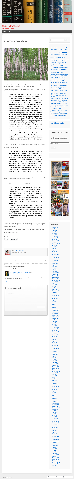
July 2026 (54, 228)
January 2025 (55, 256)
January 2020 (55, 347)
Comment (41, 307)
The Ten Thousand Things (10, 260)
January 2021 (55, 328)
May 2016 (54, 413)
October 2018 (55, 369)
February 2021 (55, 327)
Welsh (52, 112)
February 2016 (55, 418)
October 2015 (55, 424)
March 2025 (54, 253)
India (57, 74)
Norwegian (56, 88)
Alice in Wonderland (57, 47)
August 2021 (55, 318)
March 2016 (54, 416)
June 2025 (54, 248)
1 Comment (26, 44)
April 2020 (54, 342)
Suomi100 (57, 103)
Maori (54, 85)
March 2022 (54, 307)
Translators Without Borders (55, 110)
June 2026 (54, 230)
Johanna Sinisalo (54, 79)
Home (5, 38)
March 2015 (54, 435)
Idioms (63, 72)
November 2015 (55, 422)
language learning (54, 80)
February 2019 (55, 363)
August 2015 (55, 427)
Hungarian (56, 72)
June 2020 (54, 339)
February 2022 (55, 309)
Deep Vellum (61, 60)
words (55, 115)
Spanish (61, 102)
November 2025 (55, 240)
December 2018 (55, 366)
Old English (61, 88)
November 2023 (55, 277)
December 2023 (55, 275)
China (52, 57)
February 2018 (55, 381)
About (4, 31)
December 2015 (55, 421)
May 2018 (54, 377)
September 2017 (56, 389)
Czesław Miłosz (62, 59)
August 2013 (55, 463)
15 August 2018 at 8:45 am (14, 273)
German (63, 69)
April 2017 (54, 397)
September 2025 (56, 243)
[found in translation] (37, 11)
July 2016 (54, 410)
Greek (52, 71)
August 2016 (55, 409)
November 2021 (55, 313)
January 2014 (55, 456)
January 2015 (55, 438)
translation (23, 266)
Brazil (52, 54)
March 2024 (54, 271)
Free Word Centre (65, 67)
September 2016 (56, 407)
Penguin (56, 91)
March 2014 (54, 453)
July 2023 (54, 283)
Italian (62, 75)
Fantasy (52, 64)
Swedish (60, 105)
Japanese (56, 77)
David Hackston (55, 60)
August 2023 (55, 281)
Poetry (53, 95)
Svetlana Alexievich (54, 105)
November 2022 (55, 295)
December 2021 (55, 312)
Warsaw (65, 110)
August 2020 (55, 336)
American (63, 47)
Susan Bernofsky (63, 103)
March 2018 (54, 380)
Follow (53, 147)
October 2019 (55, 351)
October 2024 (55, 260)
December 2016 (55, 403)
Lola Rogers (60, 82)
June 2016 (54, 412)
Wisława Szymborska (59, 112)
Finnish (61, 66)
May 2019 (54, 359)
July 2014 (54, 447)
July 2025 (54, 246)
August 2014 (55, 445)
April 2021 (54, 324)
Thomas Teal (29, 263)
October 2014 (55, 442)
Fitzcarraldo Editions (55, 67)
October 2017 (55, 388)
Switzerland (66, 105)
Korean (60, 79)
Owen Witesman (58, 90)
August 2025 (55, 245)
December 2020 (55, 330)
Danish (67, 59)
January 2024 (55, 274)
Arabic (52, 51)
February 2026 (55, 236)
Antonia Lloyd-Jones (62, 49)
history (52, 72)
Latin (63, 80)
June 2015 (54, 430)
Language (65, 79)
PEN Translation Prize (62, 91)
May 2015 (54, 432)
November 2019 (55, 350)
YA (53, 116)
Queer (52, 98)
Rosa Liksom (60, 98)
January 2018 (55, 383)
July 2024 (54, 265)
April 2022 (54, 306)
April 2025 (54, 251)
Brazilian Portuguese (57, 54)
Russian (66, 98)
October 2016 (55, 406)
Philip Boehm (56, 93)
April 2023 (54, 287)
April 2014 (54, 451)
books (8, 38)
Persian (52, 93)
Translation (56, 108)
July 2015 (54, 429)
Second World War (60, 100)
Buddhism (56, 55)
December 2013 (55, 457)
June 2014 (54, 448)
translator (63, 108)
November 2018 (55, 368)
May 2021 (54, 322)
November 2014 (55, 441)
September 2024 (56, 262)
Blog (9, 31)
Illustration (53, 74)
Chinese (54, 57)
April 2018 (54, 378)
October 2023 (55, 278)
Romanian (55, 98)
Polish (53, 97)
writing (52, 116)
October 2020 (55, 333)
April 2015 (54, 433)
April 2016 (54, 415)
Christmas (58, 57)
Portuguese (58, 97)
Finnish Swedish (16, 263)
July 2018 (54, 374)
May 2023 (54, 286)
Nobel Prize (57, 87)
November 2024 (55, 259)
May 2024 (54, 268)
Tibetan (57, 106)
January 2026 (55, 237)
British (63, 54)
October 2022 (55, 297)
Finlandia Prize (56, 65)
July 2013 (54, 465)
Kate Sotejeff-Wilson (19, 44)
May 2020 (54, 341)
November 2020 (55, 331)
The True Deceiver (23, 263)
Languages (59, 80)
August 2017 (55, 391)
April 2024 (54, 269)
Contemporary (56, 59)
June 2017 (54, 394)
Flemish (60, 67)
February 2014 (55, 454)
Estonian (64, 62)
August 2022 (55, 300)
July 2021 (54, 319)
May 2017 (54, 395)
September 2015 (56, 425)
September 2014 (56, 444)
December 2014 (55, 439)
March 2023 (54, 289)
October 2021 (55, 315)
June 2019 (54, 357)
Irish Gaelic (59, 75)
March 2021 (54, 325)
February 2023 (55, 290)
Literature (54, 82)
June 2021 (54, 321)
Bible (61, 52)
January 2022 (55, 310)
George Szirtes (57, 69)
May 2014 (54, 450)
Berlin (62, 51)
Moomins (65, 85)
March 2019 (54, 362)
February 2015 (55, 436)
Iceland (60, 72)
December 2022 (55, 293)
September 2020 (56, 334)
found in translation (11, 26)
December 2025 (55, 239)
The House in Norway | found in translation (20, 272)
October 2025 (55, 242)
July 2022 (54, 301)
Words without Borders (62, 115)
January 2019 (55, 365)
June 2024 (54, 266)
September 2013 (56, 462)
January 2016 (55, 419)
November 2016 (55, 404)
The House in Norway (41, 260)
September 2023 (56, 280)
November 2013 (55, 459)
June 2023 (54, 284)
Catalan (59, 55)
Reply (6, 281)
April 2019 (54, 360)
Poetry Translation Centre (61, 95)
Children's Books (64, 55)
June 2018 (54, 375)
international (60, 74)
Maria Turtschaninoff (59, 85)
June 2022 (54, 303)
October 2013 (55, 460)
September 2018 (56, 371)
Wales (62, 110)
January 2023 (55, 292)
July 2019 (54, 356)
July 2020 (54, 337)
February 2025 (55, 254)
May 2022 (54, 304)
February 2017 (55, 400)
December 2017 (55, 385)
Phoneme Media (63, 93)
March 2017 (54, 398)
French (53, 69)
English (59, 62)
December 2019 (55, 348)
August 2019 (55, 354)
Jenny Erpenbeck (62, 77)
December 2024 (55, 257)
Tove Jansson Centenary (15, 266)
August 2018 (55, 372)
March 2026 (54, 234)
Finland (10, 263)
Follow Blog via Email (60, 132)
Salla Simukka (53, 100)
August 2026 (55, 227)
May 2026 (54, 231)
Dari (51, 60)
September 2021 (56, 316)
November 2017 (55, 386)
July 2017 (54, 392)
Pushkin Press (64, 97)
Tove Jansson (35, 263)
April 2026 (54, 233)
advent (52, 47)
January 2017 (55, 401)
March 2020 (54, 344)
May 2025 (54, 249)
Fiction (57, 64)
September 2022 (56, 298)
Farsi (55, 64)
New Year (52, 87)
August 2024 (55, 263)
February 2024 (55, 272)
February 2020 (55, 345)
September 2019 (56, 353)
